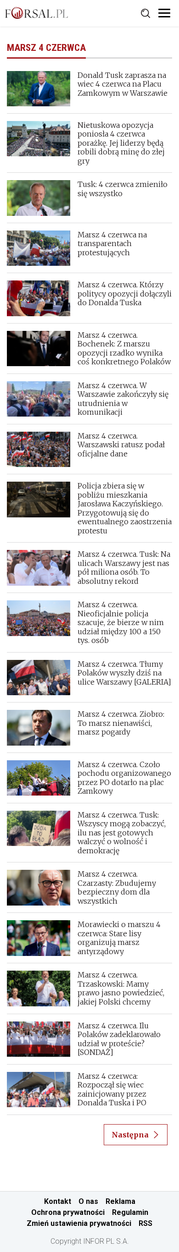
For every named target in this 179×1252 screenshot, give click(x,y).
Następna (130, 1134)
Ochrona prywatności (68, 1212)
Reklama (120, 1201)
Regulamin (130, 1212)
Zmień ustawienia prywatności (79, 1223)
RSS (145, 1223)
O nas (88, 1201)
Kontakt (57, 1201)
